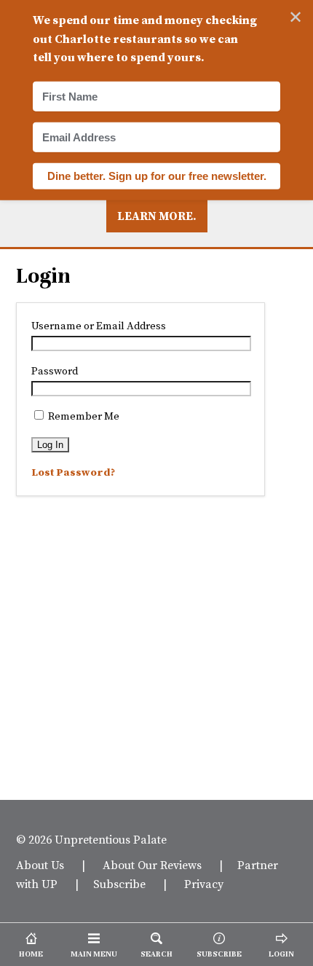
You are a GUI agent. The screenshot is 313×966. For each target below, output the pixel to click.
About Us (40, 865)
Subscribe (119, 884)
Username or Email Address (98, 325)
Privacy (203, 884)
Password (54, 371)
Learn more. (157, 216)
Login (43, 276)
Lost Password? (73, 472)
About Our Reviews (152, 865)
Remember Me (82, 416)
